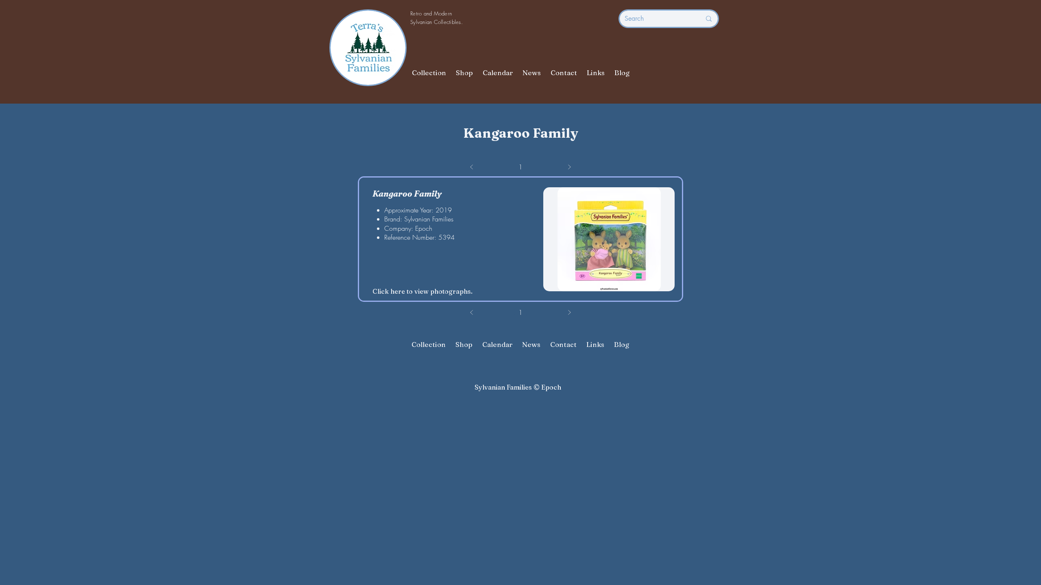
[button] (609, 239)
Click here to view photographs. (422, 291)
